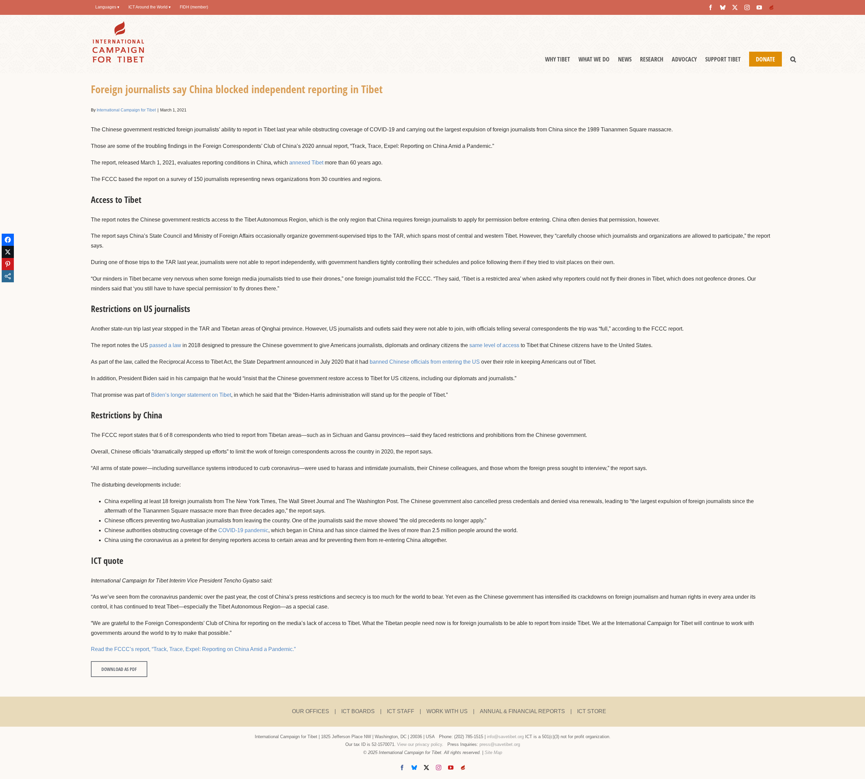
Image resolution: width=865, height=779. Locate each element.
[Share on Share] (8, 276)
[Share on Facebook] (8, 240)
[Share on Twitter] (8, 252)
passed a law (165, 345)
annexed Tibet (306, 162)
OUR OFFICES (310, 711)
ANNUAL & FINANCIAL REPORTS (522, 711)
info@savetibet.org (505, 736)
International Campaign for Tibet (126, 110)
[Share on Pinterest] (8, 264)
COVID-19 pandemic (243, 530)
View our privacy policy (419, 744)
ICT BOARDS (358, 711)
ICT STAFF (400, 711)
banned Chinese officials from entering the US (425, 362)
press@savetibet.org (499, 744)
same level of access (494, 345)
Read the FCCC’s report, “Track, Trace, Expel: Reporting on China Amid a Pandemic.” (193, 649)
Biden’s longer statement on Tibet (191, 395)
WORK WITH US (447, 711)
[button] (793, 59)
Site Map (493, 752)
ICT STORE (591, 711)
